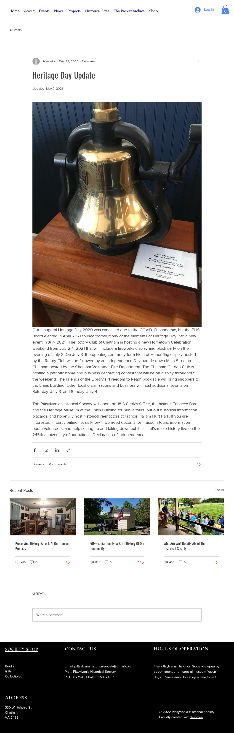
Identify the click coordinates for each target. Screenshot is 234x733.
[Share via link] (68, 450)
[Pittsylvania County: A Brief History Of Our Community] (117, 516)
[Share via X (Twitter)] (46, 450)
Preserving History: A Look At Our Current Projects (42, 546)
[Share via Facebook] (34, 450)
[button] (225, 9)
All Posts (16, 30)
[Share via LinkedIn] (57, 450)
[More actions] (199, 61)
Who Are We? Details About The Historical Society (184, 546)
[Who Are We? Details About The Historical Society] (191, 516)
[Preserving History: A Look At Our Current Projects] (43, 516)
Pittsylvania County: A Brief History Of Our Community (117, 546)
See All (219, 490)
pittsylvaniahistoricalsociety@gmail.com (103, 666)
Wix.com (196, 717)
